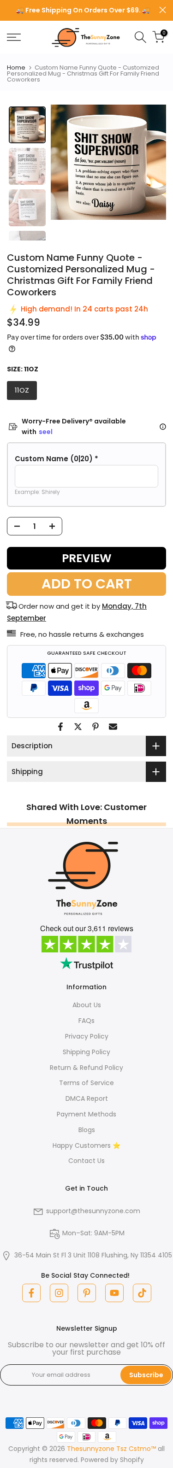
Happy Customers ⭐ (86, 1145)
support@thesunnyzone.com (93, 1211)
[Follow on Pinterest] (87, 1293)
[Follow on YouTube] (114, 1293)
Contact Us (86, 1160)
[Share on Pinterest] (95, 726)
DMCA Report (87, 1098)
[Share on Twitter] (78, 726)
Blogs (86, 1129)
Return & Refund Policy (86, 1067)
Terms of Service (86, 1082)
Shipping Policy (86, 1052)
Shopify (132, 1459)
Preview (87, 558)
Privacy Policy (86, 1036)
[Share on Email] (113, 726)
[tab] (27, 124)
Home (16, 67)
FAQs (86, 1020)
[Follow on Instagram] (59, 1293)
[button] (86, 459)
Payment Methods (86, 1114)
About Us (86, 1005)
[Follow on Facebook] (31, 1293)
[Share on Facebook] (60, 726)
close (162, 9)
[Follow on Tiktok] (142, 1293)
